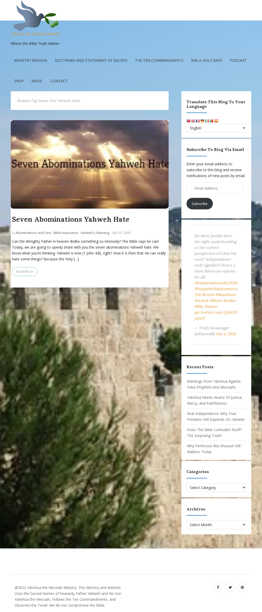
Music (37, 80)
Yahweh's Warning (94, 232)
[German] (202, 120)
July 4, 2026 (225, 333)
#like (198, 306)
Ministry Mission (30, 60)
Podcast (238, 60)
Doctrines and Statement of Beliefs (91, 60)
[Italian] (207, 120)
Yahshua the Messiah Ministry (35, 33)
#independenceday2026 (215, 282)
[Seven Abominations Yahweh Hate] (90, 164)
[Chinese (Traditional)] (189, 120)
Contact (59, 80)
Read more (24, 271)
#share (210, 306)
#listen (215, 300)
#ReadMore (225, 294)
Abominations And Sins (33, 232)
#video (229, 300)
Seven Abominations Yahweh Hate (70, 219)
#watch (201, 300)
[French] (198, 120)
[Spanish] (216, 120)
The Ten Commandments (159, 60)
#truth (208, 294)
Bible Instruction (65, 232)
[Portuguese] (212, 120)
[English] (193, 120)
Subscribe (200, 203)
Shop (19, 80)
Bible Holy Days (206, 60)
